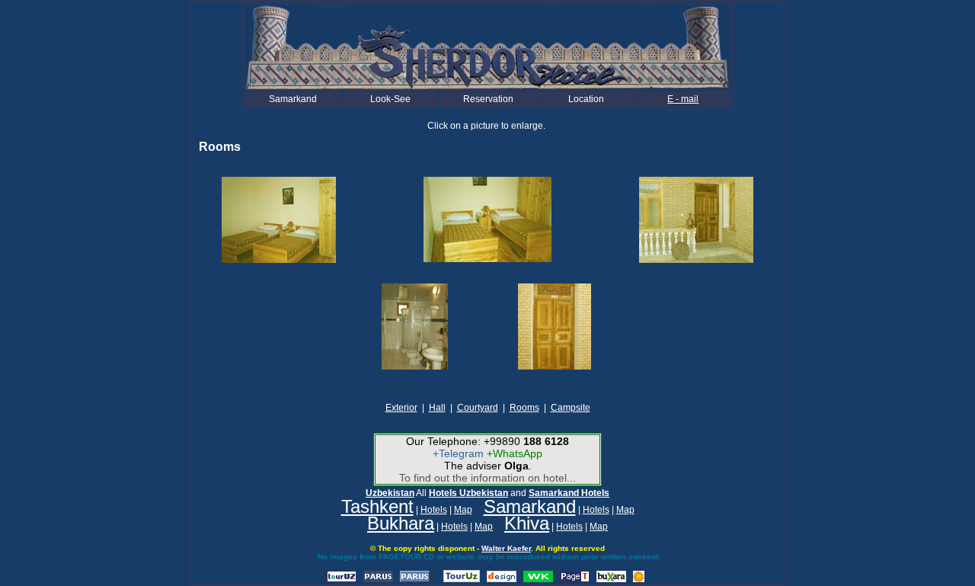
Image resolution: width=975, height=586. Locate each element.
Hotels (433, 509)
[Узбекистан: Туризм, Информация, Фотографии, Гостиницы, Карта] (341, 579)
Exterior (401, 407)
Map (463, 509)
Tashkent (377, 506)
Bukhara (400, 523)
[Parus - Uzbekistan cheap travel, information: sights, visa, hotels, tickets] (415, 579)
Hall (437, 407)
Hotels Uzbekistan (468, 493)
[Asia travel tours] (611, 579)
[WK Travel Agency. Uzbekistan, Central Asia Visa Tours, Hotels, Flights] (538, 579)
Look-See (390, 99)
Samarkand (293, 99)
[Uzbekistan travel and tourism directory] (461, 579)
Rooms (524, 407)
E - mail (682, 99)
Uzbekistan (390, 493)
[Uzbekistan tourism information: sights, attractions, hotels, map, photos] (575, 579)
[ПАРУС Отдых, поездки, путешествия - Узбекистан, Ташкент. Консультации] (378, 579)
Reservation (488, 99)
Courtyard (477, 407)
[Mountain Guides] (638, 579)
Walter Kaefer (506, 548)
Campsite (570, 407)
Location (586, 99)
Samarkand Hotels (569, 493)
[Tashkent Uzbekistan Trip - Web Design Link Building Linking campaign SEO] (501, 579)
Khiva (526, 523)
